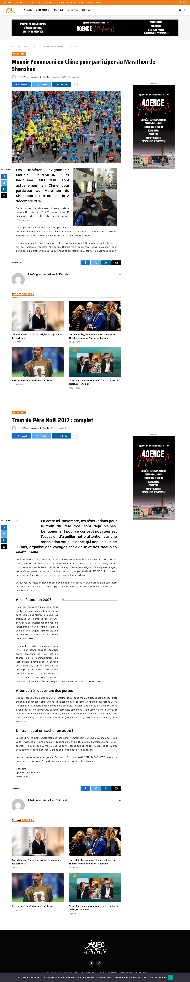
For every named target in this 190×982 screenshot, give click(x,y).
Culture (30, 2)
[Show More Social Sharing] (75, 84)
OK (170, 977)
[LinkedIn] (4, 189)
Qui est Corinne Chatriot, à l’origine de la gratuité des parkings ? (37, 336)
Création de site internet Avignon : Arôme (91, 972)
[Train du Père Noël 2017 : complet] (66, 478)
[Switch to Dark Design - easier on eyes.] (180, 10)
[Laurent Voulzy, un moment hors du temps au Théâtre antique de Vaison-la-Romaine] (95, 316)
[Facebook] (4, 176)
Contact (86, 10)
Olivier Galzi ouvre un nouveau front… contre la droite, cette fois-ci (93, 382)
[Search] (184, 10)
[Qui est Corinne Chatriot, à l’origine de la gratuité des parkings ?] (38, 316)
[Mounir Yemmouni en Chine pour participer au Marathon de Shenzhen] (66, 127)
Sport (80, 2)
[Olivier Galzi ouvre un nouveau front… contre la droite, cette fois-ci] (95, 362)
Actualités (18, 2)
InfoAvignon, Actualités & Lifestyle (35, 77)
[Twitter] (4, 183)
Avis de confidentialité (136, 972)
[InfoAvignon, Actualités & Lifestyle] (10, 10)
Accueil (7, 2)
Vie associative (93, 2)
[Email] (4, 195)
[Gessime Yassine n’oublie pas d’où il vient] (38, 362)
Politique (71, 2)
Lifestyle (60, 2)
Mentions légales (118, 972)
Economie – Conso (45, 2)
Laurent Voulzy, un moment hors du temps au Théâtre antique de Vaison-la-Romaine (92, 336)
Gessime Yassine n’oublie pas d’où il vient (33, 380)
